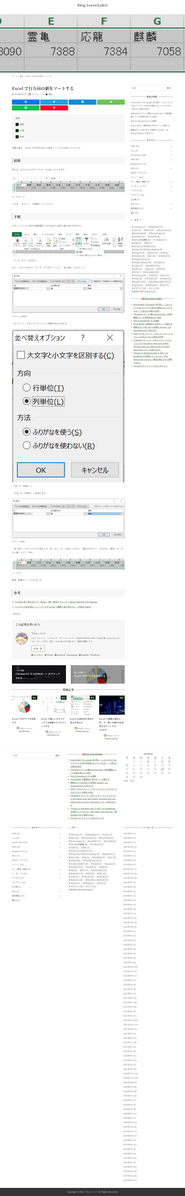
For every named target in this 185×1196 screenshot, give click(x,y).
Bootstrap (164, 230)
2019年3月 (128, 1167)
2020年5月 (128, 1104)
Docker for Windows (144, 246)
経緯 (22, 124)
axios (137, 230)
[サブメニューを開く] (171, 146)
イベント (134, 177)
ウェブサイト (38, 655)
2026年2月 (128, 842)
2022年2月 (128, 1011)
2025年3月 (128, 864)
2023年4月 (128, 949)
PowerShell (151, 272)
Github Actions (142, 259)
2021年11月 (128, 1024)
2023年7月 (128, 940)
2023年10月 (128, 927)
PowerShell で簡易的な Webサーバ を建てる (150, 125)
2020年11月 (128, 1078)
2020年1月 (128, 1122)
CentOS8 (155, 236)
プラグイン (140, 288)
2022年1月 (128, 1015)
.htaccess (139, 227)
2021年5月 (128, 1051)
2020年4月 (128, 1109)
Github (165, 256)
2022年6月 (128, 993)
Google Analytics (142, 262)
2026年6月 (128, 838)
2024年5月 (128, 900)
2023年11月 (128, 922)
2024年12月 (128, 869)
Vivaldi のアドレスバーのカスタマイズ (150, 366)
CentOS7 (139, 236)
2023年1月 (128, 962)
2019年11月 (128, 1131)
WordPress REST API (160, 282)
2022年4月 (128, 1002)
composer (161, 239)
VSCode (151, 278)
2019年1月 (128, 1176)
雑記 (50, 94)
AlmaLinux (156, 227)
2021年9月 (128, 1033)
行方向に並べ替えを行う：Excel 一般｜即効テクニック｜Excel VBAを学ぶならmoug (56, 601)
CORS (137, 243)
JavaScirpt (136, 155)
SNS (132, 168)
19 (162, 769)
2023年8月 (128, 935)
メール (155, 288)
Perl (137, 272)
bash (150, 230)
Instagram (73, 655)
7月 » (132, 780)
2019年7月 (128, 1149)
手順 (22, 130)
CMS (133, 146)
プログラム (135, 195)
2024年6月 (128, 895)
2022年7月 (128, 989)
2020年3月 (128, 1113)
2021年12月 (128, 1020)
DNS (149, 243)
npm (150, 269)
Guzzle (160, 262)
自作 (133, 204)
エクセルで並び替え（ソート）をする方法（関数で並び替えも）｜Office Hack (53, 606)
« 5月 (125, 780)
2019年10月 (128, 1135)
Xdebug (152, 285)
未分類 (133, 199)
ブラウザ (134, 190)
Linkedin (85, 655)
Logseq (138, 265)
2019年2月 (128, 1171)
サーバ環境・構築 (138, 181)
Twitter (50, 655)
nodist (138, 269)
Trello (138, 278)
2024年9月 (128, 882)
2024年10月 (128, 878)
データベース (136, 186)
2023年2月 (128, 958)
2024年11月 (128, 873)
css (132, 150)
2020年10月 (128, 1082)
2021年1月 (128, 1069)
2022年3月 (128, 1007)
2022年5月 (128, 998)
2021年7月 (128, 1042)
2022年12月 (128, 967)
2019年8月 (128, 1144)
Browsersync (158, 233)
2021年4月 (128, 1055)
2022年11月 (128, 971)
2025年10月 (128, 847)
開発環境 (134, 208)
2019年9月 (128, 1140)
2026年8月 (128, 833)
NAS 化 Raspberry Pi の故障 (143, 121)
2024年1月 (128, 918)
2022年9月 (128, 980)
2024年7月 (128, 891)
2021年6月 (128, 1047)
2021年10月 (128, 1029)
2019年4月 (128, 1162)
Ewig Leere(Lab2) (92, 5)
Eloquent (139, 253)
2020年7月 (128, 1095)
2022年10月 (128, 975)
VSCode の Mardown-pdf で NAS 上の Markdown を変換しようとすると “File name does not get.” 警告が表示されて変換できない (93, 811)
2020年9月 (128, 1087)
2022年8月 (128, 984)
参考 (22, 136)
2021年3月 (128, 1060)
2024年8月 (128, 887)
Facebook (61, 655)
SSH (154, 275)
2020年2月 (128, 1118)
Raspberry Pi (137, 164)
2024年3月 (128, 909)
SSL (165, 275)
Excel (17, 614)
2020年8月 (128, 1091)
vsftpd (166, 278)
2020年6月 (128, 1100)
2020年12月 (128, 1073)
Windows (139, 282)
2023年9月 (128, 931)
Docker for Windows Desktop (148, 249)
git (152, 256)
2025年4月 (128, 860)
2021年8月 (128, 1038)
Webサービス (136, 172)
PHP (133, 159)
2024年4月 (128, 904)
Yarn (165, 285)
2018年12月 (128, 1180)
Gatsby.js (139, 256)
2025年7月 (128, 851)
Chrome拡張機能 (142, 239)
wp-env (138, 285)
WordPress (95, 655)
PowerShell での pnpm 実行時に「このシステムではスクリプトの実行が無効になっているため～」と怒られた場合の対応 (152, 105)
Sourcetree (140, 275)
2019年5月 (128, 1158)
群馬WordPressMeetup (145, 291)
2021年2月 (128, 1064)
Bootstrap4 (140, 233)
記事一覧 (38, 648)
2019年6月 (128, 1153)
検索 (169, 88)
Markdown (153, 265)
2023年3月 (128, 953)
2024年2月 (128, 913)
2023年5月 (128, 944)
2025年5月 (128, 855)
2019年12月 (128, 1127)
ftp (165, 253)
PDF (161, 269)
